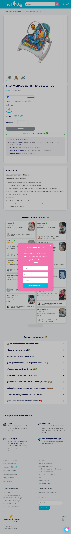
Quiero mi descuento (35, 286)
